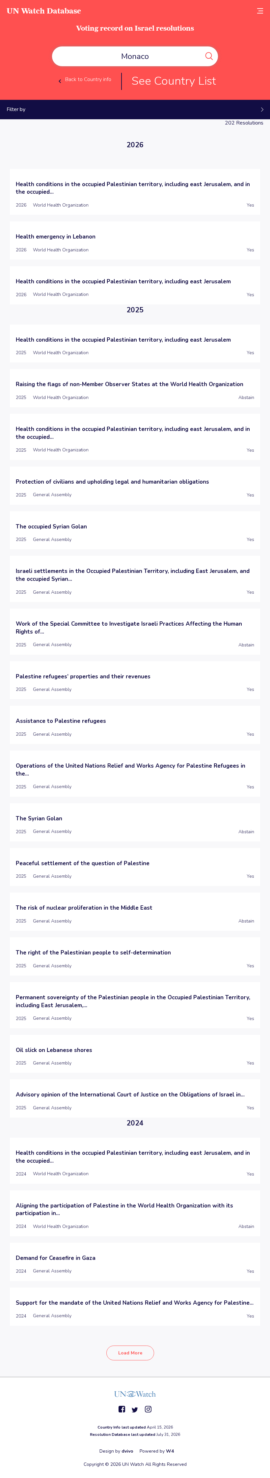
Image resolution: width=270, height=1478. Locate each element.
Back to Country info (88, 79)
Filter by (16, 109)
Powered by (157, 1451)
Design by (116, 1451)
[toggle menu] (260, 10)
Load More (130, 1353)
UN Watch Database (44, 10)
